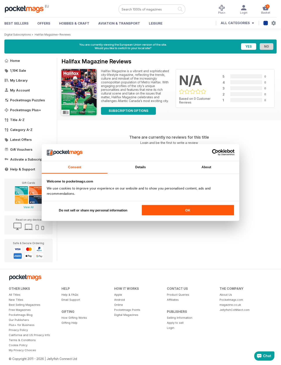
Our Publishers (19, 320)
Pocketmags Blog (20, 315)
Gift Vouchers (21, 149)
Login (170, 327)
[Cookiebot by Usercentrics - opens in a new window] (215, 152)
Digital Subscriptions (17, 34)
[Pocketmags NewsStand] (26, 8)
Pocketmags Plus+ (25, 110)
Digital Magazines (126, 315)
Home (15, 61)
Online (118, 304)
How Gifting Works (74, 317)
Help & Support (22, 169)
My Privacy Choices (22, 350)
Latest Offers (21, 140)
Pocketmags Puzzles (27, 100)
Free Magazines (20, 309)
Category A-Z (21, 130)
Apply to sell (175, 322)
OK (187, 210)
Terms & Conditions (22, 340)
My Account (20, 90)
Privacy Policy (18, 330)
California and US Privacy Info (29, 335)
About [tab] (206, 167)
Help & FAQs (69, 294)
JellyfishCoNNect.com (235, 309)
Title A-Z (17, 120)
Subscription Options (128, 111)
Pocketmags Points (127, 309)
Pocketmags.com (231, 299)
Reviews (65, 34)
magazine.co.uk (230, 304)
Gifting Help (69, 322)
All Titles (14, 294)
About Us (226, 294)
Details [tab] (140, 167)
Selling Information (179, 317)
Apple (118, 294)
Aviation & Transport (119, 23)
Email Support (70, 299)
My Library (19, 80)
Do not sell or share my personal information (93, 210)
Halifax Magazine (46, 34)
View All (28, 207)
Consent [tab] (74, 167)
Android (119, 299)
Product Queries (178, 294)
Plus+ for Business (21, 325)
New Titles (16, 299)
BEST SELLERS (16, 23)
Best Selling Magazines (24, 304)
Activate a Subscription (29, 159)
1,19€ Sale (18, 70)
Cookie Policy (18, 345)
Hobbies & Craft (74, 23)
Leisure (155, 23)
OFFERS (43, 23)
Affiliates (173, 299)
